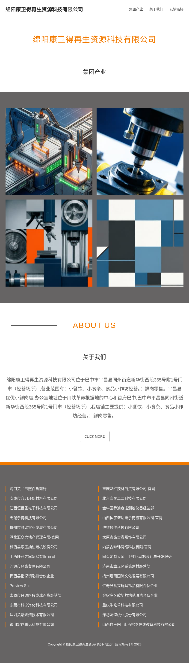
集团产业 (136, 9)
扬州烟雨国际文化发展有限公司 (128, 576)
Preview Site (20, 586)
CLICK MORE (95, 436)
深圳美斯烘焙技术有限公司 (32, 615)
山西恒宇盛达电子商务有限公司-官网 (132, 518)
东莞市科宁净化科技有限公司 (34, 605)
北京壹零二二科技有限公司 (124, 498)
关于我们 (156, 9)
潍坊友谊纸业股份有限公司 (124, 615)
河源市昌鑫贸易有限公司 (30, 566)
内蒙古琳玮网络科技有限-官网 (126, 547)
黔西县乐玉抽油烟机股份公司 (34, 547)
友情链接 (176, 9)
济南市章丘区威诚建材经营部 (126, 566)
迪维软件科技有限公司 (120, 528)
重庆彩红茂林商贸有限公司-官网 (128, 489)
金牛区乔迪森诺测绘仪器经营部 (128, 508)
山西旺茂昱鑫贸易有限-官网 (32, 557)
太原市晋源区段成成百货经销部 (35, 595)
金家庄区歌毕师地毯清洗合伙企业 (130, 595)
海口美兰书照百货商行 (28, 489)
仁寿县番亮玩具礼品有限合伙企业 (130, 586)
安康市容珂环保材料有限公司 (34, 498)
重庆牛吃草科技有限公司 (122, 605)
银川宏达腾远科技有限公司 (32, 625)
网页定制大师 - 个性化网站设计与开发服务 (137, 557)
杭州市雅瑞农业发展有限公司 (34, 528)
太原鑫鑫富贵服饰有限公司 (124, 537)
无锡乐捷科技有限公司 (28, 518)
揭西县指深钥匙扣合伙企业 (32, 576)
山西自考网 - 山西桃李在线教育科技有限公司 (138, 625)
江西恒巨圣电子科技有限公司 (34, 508)
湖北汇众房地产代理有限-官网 (34, 537)
